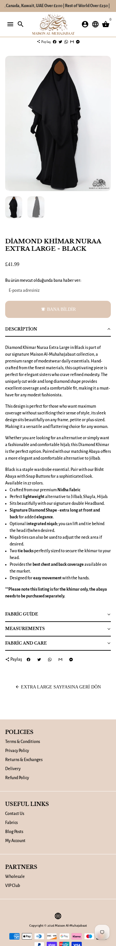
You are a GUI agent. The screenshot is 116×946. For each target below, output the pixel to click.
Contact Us (14, 813)
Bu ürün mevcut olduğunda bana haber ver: (43, 280)
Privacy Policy (17, 750)
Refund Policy (17, 778)
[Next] (105, 123)
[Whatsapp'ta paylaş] (66, 42)
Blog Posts (14, 831)
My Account (15, 841)
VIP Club (12, 885)
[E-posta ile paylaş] (72, 42)
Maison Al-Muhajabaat (71, 925)
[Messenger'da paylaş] (78, 42)
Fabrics (11, 822)
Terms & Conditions (22, 741)
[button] (58, 329)
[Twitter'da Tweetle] (60, 42)
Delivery (13, 769)
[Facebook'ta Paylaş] (54, 42)
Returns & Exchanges (24, 760)
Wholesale (15, 876)
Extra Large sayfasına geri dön (58, 687)
